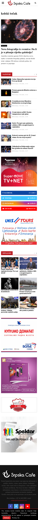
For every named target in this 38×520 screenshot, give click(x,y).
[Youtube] (27, 506)
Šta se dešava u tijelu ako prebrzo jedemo (27, 309)
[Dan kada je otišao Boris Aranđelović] (9, 283)
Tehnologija (4, 45)
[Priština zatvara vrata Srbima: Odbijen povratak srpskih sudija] (9, 302)
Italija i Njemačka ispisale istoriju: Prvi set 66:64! (9, 271)
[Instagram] (22, 506)
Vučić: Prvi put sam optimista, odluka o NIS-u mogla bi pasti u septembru (23, 125)
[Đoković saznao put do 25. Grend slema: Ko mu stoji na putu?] (6, 138)
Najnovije (7, 74)
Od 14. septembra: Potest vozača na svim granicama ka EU (27, 291)
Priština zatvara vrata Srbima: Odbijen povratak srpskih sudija (9, 310)
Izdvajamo (7, 253)
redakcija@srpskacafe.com (19, 500)
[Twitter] (16, 506)
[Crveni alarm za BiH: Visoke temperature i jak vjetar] (6, 115)
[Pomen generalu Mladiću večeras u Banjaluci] (6, 93)
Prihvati (6, 518)
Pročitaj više (15, 518)
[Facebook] (10, 506)
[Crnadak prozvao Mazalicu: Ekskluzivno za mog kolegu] (6, 103)
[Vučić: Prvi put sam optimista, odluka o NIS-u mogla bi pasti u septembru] (6, 126)
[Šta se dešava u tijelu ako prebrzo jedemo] (28, 302)
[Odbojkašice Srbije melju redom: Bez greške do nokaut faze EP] (6, 149)
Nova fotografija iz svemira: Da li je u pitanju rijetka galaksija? (19, 50)
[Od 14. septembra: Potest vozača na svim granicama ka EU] (28, 283)
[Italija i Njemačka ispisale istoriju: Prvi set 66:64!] (6, 82)
